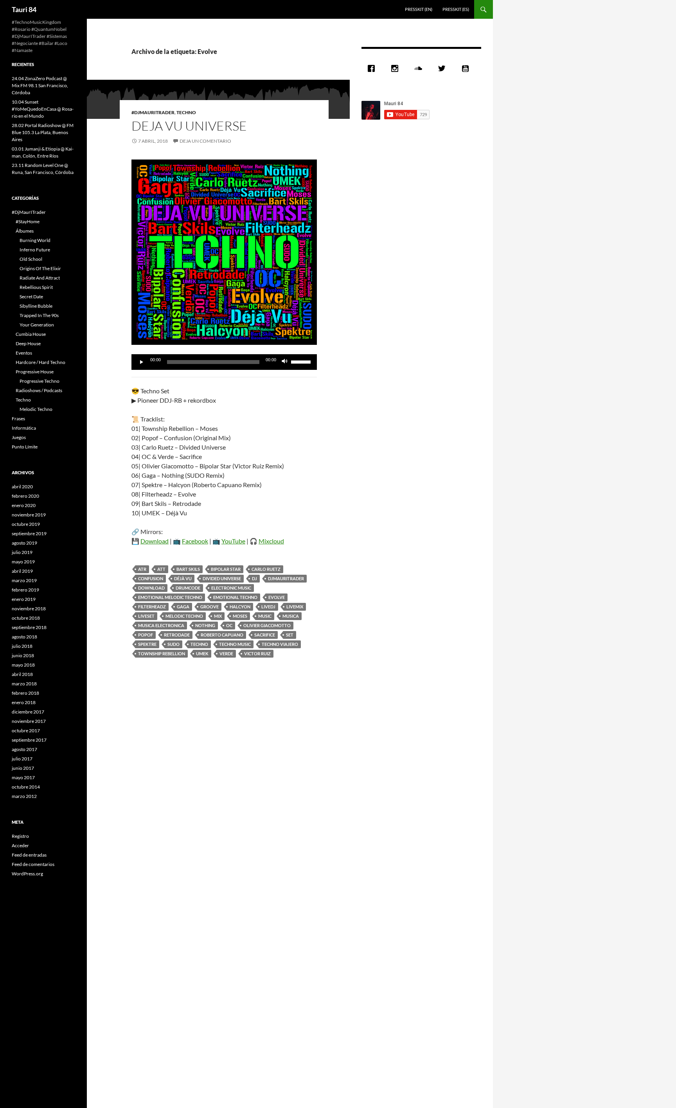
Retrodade (177, 634)
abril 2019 (22, 571)
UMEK (202, 653)
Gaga (183, 606)
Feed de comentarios (33, 864)
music (264, 616)
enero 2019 (24, 599)
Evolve (276, 597)
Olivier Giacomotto (267, 625)
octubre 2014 (26, 787)
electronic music (231, 587)
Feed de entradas (29, 855)
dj (254, 578)
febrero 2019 (25, 590)
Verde (226, 653)
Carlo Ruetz (266, 569)
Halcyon (240, 606)
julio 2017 (22, 759)
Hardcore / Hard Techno (40, 362)
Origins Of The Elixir (40, 268)
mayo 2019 (23, 562)
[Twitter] (443, 68)
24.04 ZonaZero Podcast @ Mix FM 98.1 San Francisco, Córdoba (40, 85)
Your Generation (37, 325)
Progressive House (35, 372)
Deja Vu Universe (189, 126)
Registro (20, 836)
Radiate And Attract (40, 278)
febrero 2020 (25, 496)
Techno (186, 112)
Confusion (150, 578)
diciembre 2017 (28, 712)
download (151, 587)
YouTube (233, 541)
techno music (235, 644)
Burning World (35, 240)
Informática (24, 428)
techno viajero (280, 644)
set (289, 634)
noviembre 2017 (29, 721)
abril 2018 (22, 674)
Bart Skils (188, 569)
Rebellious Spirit (36, 287)
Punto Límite (25, 447)
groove (209, 606)
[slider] (302, 361)
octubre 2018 (26, 618)
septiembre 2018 (29, 627)
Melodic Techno (36, 409)
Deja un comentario (205, 141)
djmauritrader (286, 578)
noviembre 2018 (29, 608)
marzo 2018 (24, 684)
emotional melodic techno (170, 597)
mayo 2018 (23, 665)
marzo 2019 (24, 580)
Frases (18, 418)
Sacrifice (264, 634)
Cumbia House (31, 334)
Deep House (28, 343)
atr (142, 569)
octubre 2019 (26, 524)
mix (218, 616)
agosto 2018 (24, 637)
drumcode (188, 587)
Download (154, 541)
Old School (31, 259)
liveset (146, 616)
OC (229, 625)
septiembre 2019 (29, 533)
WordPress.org (27, 874)
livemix (294, 606)
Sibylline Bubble (36, 306)
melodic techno (184, 616)
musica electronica (161, 625)
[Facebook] (373, 68)
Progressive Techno (39, 381)
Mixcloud (271, 541)
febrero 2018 (25, 693)
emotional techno (235, 597)
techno (199, 644)
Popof (145, 634)
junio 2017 (23, 768)
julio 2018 (22, 646)
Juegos (19, 437)
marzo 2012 (24, 796)
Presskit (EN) (418, 9)
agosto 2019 (24, 543)
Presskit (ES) (455, 9)
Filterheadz (152, 606)
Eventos (24, 353)
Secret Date (31, 296)
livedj (268, 606)
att (161, 569)
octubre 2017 (26, 730)
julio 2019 (22, 552)
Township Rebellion (161, 653)
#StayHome (28, 221)
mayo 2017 (23, 777)
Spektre (147, 644)
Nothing (205, 625)
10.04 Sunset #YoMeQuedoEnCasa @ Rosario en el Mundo (43, 109)
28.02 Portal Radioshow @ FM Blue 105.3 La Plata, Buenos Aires (43, 132)
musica (290, 616)
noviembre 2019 (29, 515)
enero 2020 (24, 505)
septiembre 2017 (29, 740)
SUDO (173, 644)
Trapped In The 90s (39, 315)
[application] (224, 362)
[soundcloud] (420, 68)
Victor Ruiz (257, 653)
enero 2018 (24, 702)
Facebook (195, 541)
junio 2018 (23, 655)
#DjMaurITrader (152, 112)
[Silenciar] (285, 362)
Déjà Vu (183, 578)
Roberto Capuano (222, 634)
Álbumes (25, 231)
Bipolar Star (226, 569)
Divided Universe (222, 578)
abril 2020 (22, 486)
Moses (240, 616)
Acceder (20, 845)
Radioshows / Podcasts (39, 390)
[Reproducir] (142, 362)
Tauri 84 (24, 9)
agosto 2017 (24, 749)
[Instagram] (396, 68)
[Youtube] (467, 68)
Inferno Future (35, 250)
